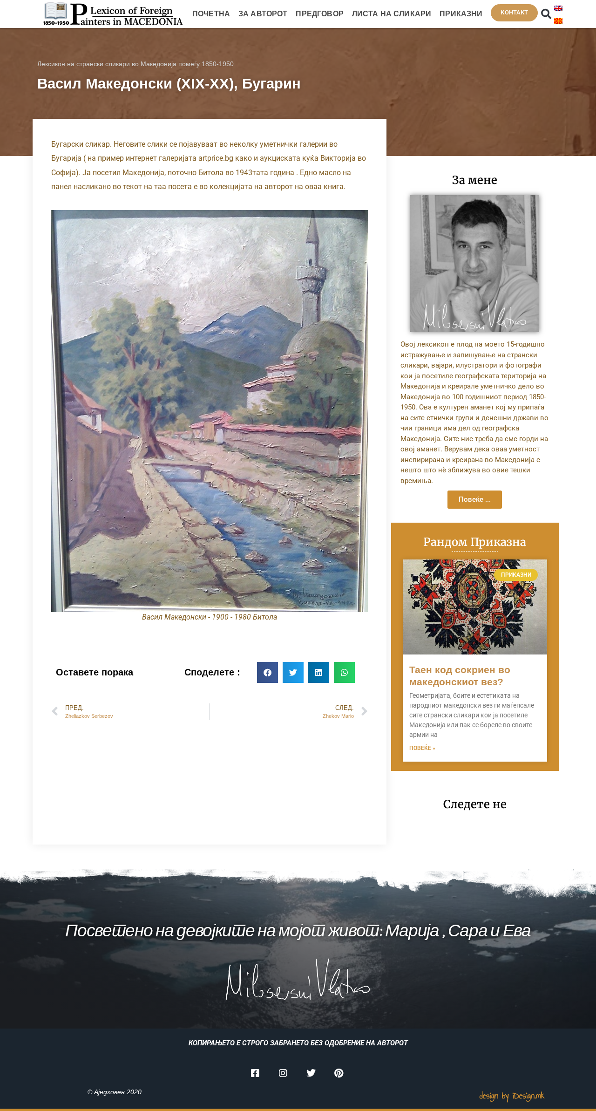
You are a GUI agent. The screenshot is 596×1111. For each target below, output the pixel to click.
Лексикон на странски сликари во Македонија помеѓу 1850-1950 (135, 64)
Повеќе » (422, 748)
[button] (546, 14)
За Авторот (263, 14)
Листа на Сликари (391, 14)
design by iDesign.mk (512, 1095)
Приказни (461, 14)
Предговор (319, 14)
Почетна (211, 14)
